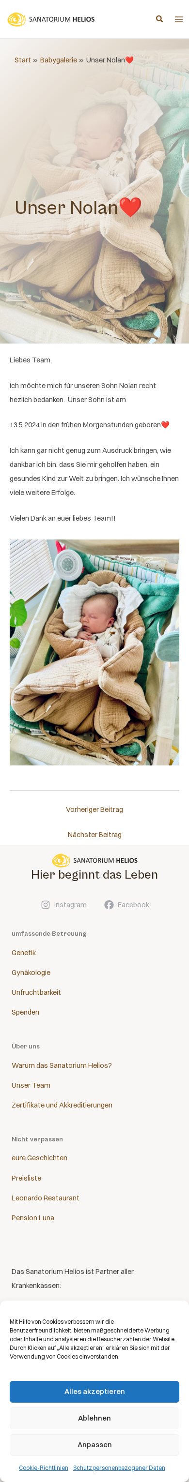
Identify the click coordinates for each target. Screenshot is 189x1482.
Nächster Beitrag (95, 834)
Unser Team (31, 1085)
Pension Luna (33, 1217)
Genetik (24, 952)
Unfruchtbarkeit (36, 992)
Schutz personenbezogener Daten (119, 1467)
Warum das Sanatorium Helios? (62, 1065)
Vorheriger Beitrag (94, 809)
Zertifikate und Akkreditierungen (62, 1105)
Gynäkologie (31, 972)
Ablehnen (94, 1417)
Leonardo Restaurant (45, 1198)
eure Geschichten (39, 1157)
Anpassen (95, 1444)
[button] (160, 20)
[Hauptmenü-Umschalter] (179, 19)
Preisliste (26, 1178)
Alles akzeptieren (94, 1391)
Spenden (25, 1012)
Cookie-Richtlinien (43, 1467)
